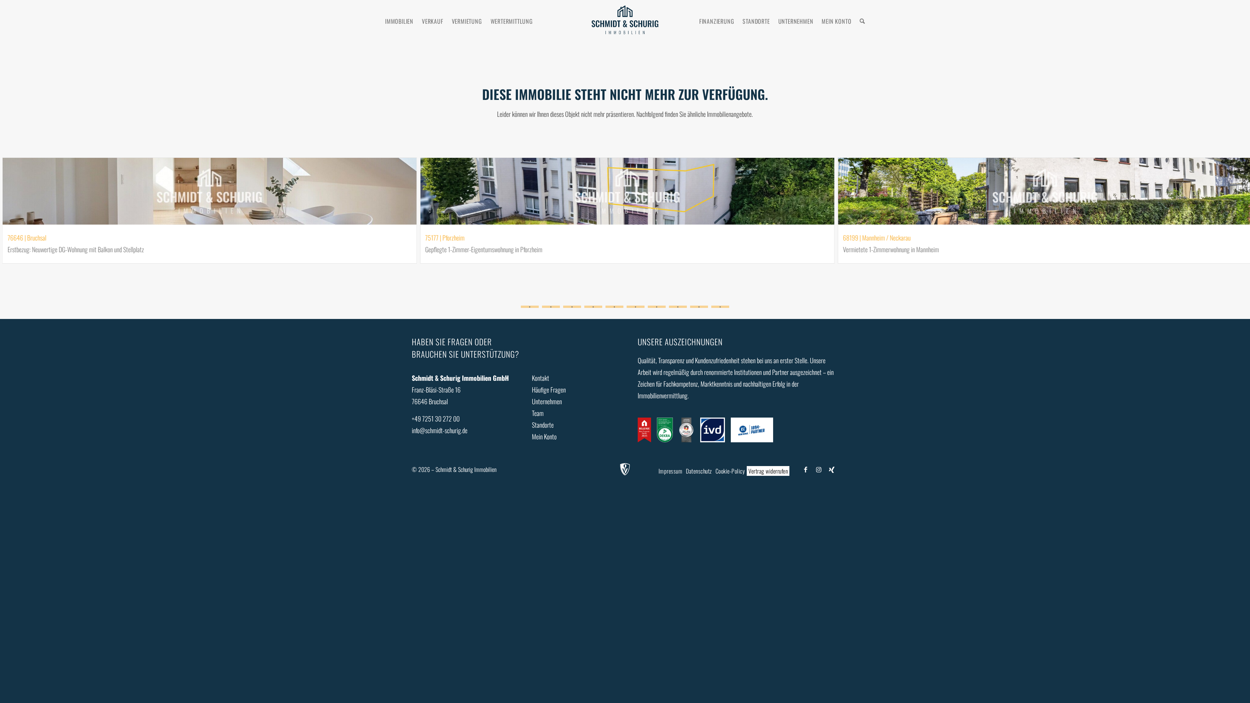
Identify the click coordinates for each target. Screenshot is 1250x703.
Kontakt (540, 378)
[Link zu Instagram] (819, 469)
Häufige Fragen (549, 389)
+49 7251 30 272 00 (436, 418)
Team (538, 413)
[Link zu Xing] (832, 469)
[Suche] (862, 21)
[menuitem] (399, 21)
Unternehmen (547, 401)
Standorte (543, 425)
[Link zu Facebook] (806, 469)
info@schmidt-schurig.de (439, 430)
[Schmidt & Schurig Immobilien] (624, 21)
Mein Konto (544, 436)
